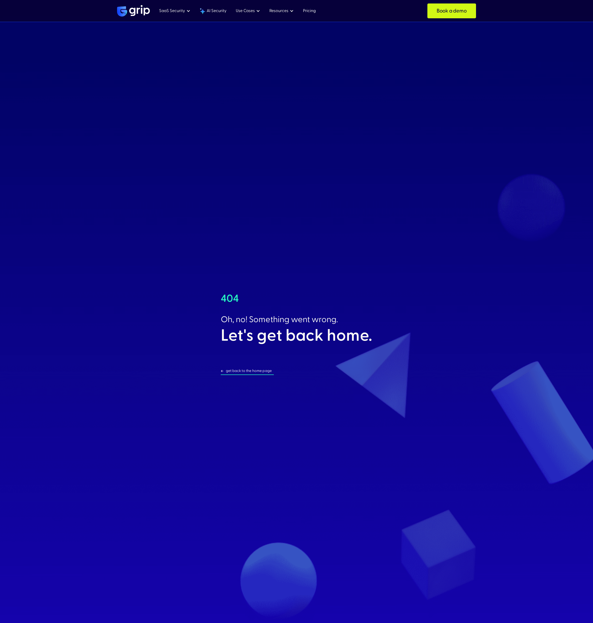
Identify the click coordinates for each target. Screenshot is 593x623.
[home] (133, 11)
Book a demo (452, 10)
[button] (175, 11)
